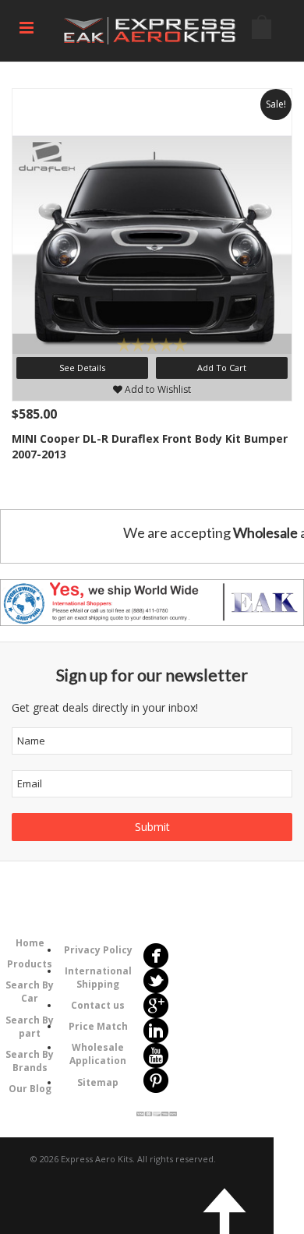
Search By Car (29, 991)
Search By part (29, 1026)
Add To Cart (221, 367)
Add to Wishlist (156, 389)
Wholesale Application (97, 1054)
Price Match (98, 1026)
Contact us (98, 1005)
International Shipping (98, 977)
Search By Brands (29, 1061)
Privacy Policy (98, 949)
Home (30, 942)
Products (29, 964)
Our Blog (30, 1088)
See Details (82, 367)
